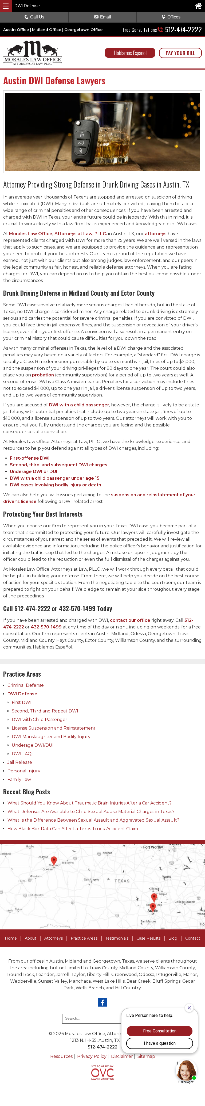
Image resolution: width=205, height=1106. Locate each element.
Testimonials (116, 938)
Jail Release (19, 762)
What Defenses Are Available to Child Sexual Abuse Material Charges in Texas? (91, 811)
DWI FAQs (22, 753)
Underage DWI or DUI (33, 471)
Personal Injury (23, 770)
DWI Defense (22, 693)
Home (11, 938)
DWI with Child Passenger (39, 719)
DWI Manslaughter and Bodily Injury (51, 736)
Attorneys (53, 938)
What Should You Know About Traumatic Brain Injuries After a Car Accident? (89, 803)
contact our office (130, 620)
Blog (172, 938)
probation (43, 374)
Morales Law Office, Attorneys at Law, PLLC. (58, 233)
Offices (173, 17)
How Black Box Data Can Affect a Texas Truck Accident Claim (72, 828)
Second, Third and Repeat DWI (45, 711)
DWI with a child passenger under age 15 (55, 478)
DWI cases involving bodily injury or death (55, 484)
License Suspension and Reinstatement (54, 728)
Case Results (148, 938)
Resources (61, 1056)
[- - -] (6, 6)
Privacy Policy (92, 1056)
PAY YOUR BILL (180, 52)
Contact (192, 938)
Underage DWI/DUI (33, 745)
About (30, 938)
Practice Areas (84, 938)
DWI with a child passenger (79, 404)
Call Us (37, 17)
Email (105, 17)
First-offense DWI (30, 458)
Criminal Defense (25, 685)
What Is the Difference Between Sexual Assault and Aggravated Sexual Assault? (93, 820)
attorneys (156, 233)
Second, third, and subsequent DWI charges (58, 464)
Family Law (19, 779)
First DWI (21, 702)
